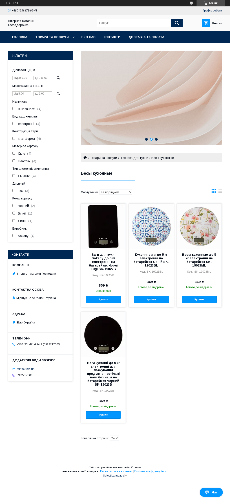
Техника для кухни (134, 158)
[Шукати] (177, 23)
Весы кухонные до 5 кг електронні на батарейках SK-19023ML (199, 260)
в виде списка (220, 192)
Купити (103, 299)
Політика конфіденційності (151, 471)
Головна (19, 37)
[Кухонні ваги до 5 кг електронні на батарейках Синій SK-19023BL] (151, 226)
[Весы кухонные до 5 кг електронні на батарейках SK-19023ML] (199, 226)
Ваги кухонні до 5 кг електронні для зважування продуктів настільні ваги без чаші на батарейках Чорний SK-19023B (103, 373)
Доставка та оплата (146, 37)
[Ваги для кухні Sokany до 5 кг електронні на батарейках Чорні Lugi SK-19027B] (103, 226)
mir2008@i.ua (26, 369)
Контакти (112, 37)
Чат (214, 492)
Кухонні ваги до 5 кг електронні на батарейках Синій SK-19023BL (151, 260)
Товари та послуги (52, 37)
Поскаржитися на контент (116, 471)
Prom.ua (136, 467)
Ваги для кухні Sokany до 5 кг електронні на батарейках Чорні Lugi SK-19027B (103, 262)
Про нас (88, 37)
